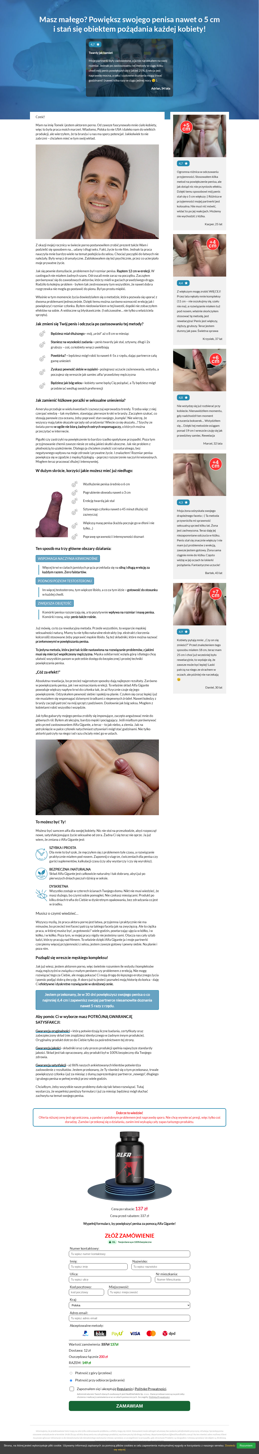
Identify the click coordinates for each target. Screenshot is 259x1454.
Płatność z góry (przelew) (93, 1373)
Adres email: (79, 1313)
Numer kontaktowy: (84, 1248)
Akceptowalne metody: (87, 1325)
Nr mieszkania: (167, 1274)
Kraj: (73, 1299)
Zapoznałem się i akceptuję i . (122, 1389)
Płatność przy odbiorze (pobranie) (100, 1380)
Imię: (73, 1261)
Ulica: (74, 1274)
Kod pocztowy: (81, 1287)
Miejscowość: (119, 1287)
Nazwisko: (140, 1261)
